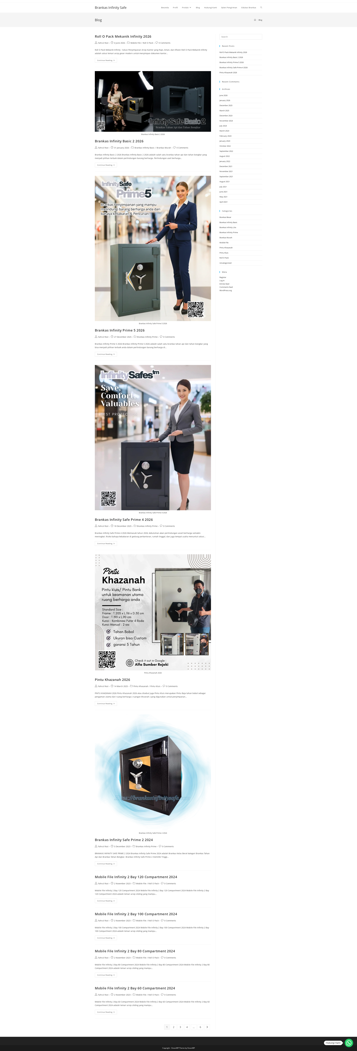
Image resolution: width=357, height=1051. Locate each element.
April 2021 (223, 202)
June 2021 (223, 191)
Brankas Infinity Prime (147, 337)
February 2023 (225, 136)
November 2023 (226, 120)
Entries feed (224, 284)
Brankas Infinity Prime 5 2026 (120, 330)
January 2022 (224, 161)
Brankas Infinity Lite (227, 227)
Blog (260, 20)
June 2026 (223, 95)
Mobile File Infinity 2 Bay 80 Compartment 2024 (135, 951)
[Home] (255, 20)
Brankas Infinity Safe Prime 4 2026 (124, 519)
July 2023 (223, 125)
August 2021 (224, 181)
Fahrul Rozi (103, 43)
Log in (222, 280)
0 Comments (164, 43)
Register (222, 277)
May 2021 (223, 196)
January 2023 (224, 141)
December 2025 (225, 105)
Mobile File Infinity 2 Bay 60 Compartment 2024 (135, 988)
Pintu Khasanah (140, 686)
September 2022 (226, 151)
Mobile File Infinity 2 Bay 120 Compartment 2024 (136, 877)
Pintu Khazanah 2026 (112, 679)
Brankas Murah (164, 147)
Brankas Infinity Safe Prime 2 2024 (124, 839)
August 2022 (224, 156)
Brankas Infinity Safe (110, 7)
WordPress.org (225, 290)
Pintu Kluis (155, 686)
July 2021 (223, 186)
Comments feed (226, 287)
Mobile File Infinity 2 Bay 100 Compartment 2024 (136, 914)
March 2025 (224, 110)
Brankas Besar (225, 217)
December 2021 (225, 166)
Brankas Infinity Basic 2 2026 (119, 141)
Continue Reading (107, 61)
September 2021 (226, 176)
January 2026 (224, 100)
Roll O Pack (148, 43)
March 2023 (224, 131)
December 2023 (225, 115)
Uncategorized (225, 263)
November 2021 (226, 171)
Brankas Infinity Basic (145, 147)
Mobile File (136, 43)
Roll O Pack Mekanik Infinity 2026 (123, 36)
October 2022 (225, 146)
